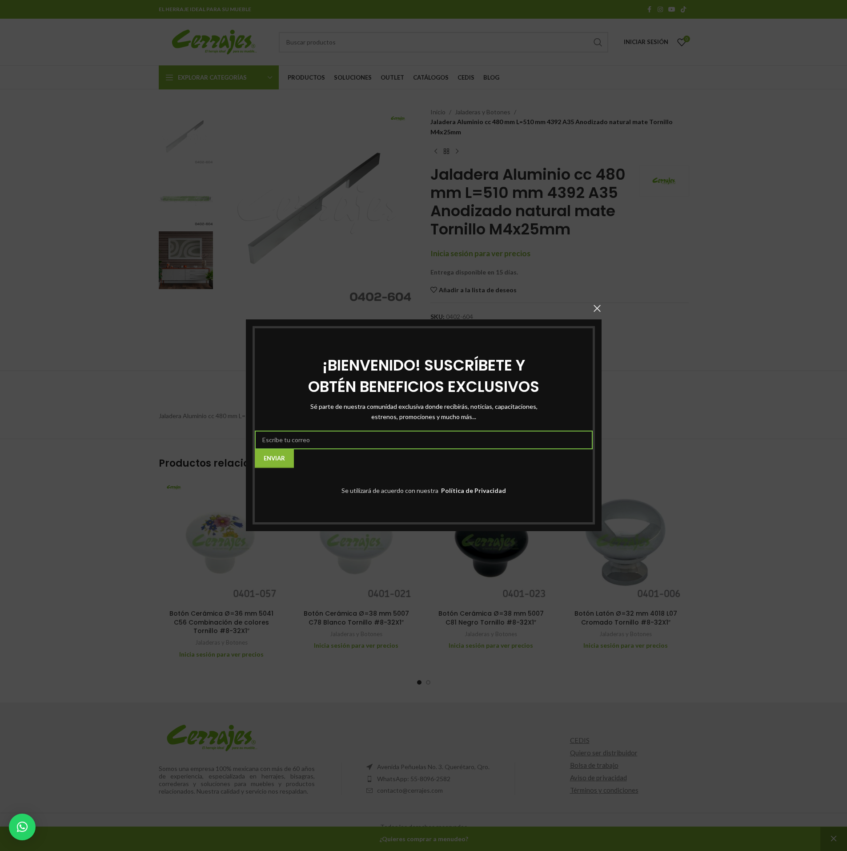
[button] (22, 827)
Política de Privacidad (473, 490)
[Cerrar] (597, 308)
